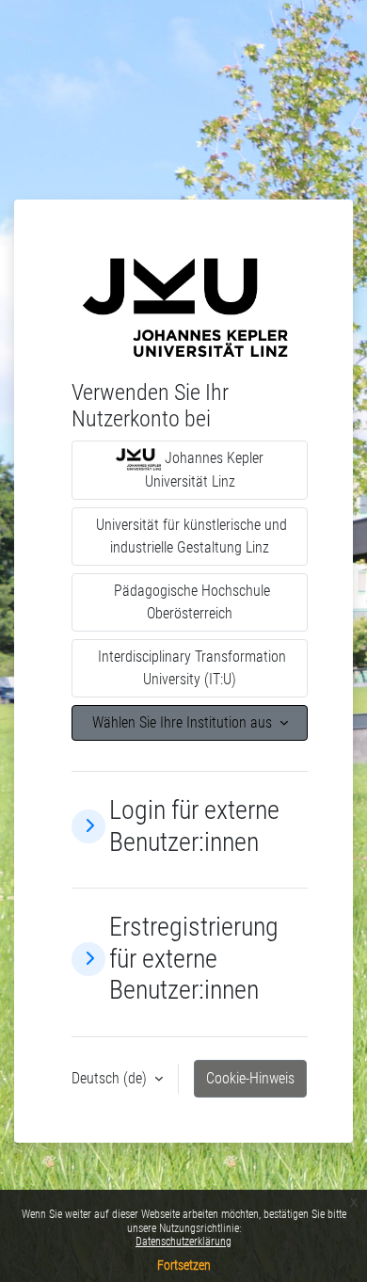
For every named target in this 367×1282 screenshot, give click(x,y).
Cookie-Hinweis (250, 1078)
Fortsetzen (184, 1265)
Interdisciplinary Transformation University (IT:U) (190, 668)
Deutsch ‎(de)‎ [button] (111, 1078)
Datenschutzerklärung (183, 1241)
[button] (88, 826)
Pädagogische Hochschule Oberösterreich (190, 602)
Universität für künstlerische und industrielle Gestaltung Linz (189, 536)
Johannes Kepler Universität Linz (204, 469)
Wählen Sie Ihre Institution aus (184, 722)
